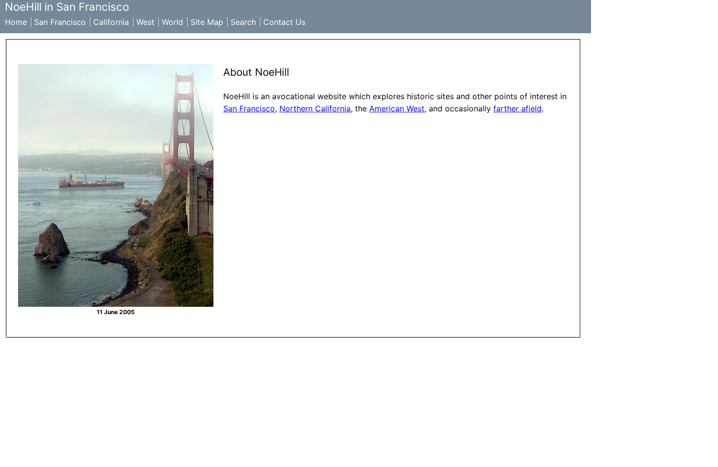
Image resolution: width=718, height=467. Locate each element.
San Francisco (60, 22)
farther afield (517, 108)
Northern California (315, 108)
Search (243, 22)
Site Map (206, 22)
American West (396, 108)
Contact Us (284, 22)
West (145, 22)
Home (16, 22)
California (111, 22)
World (172, 22)
